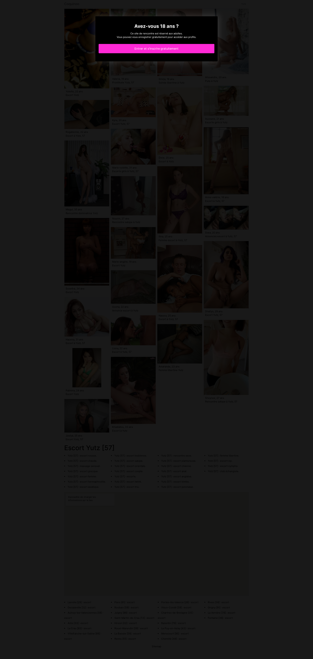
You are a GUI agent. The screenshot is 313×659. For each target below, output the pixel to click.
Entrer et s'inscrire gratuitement (156, 48)
